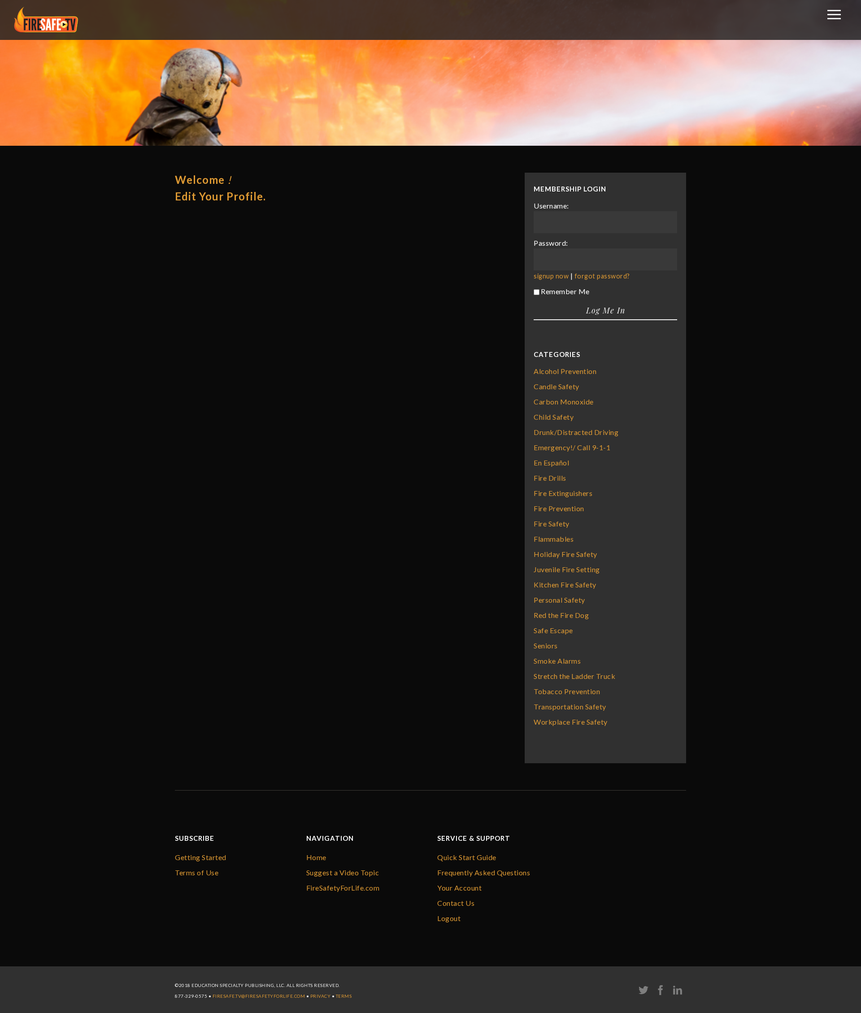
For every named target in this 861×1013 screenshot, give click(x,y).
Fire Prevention (559, 508)
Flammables (554, 539)
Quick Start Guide (466, 857)
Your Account (459, 887)
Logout (449, 918)
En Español (551, 462)
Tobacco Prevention (567, 691)
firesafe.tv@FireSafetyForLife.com (259, 996)
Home (316, 857)
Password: (551, 243)
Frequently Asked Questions (483, 872)
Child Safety (554, 417)
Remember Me (565, 291)
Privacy (320, 996)
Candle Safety (556, 386)
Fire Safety (552, 523)
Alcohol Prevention (565, 371)
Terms (344, 996)
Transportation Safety (570, 706)
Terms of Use (196, 872)
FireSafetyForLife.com (343, 887)
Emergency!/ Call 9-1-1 (572, 447)
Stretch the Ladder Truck (574, 676)
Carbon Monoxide (564, 401)
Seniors (546, 645)
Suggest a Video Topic (342, 872)
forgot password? (602, 276)
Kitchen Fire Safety (565, 584)
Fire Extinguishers (563, 493)
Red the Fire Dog (561, 615)
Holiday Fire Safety (565, 554)
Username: (551, 205)
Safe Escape (553, 630)
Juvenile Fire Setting (567, 569)
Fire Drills (550, 478)
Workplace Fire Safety (571, 721)
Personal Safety (559, 600)
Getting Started (200, 857)
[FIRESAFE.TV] (45, 29)
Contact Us (455, 903)
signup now (551, 276)
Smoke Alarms (557, 660)
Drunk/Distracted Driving (576, 432)
